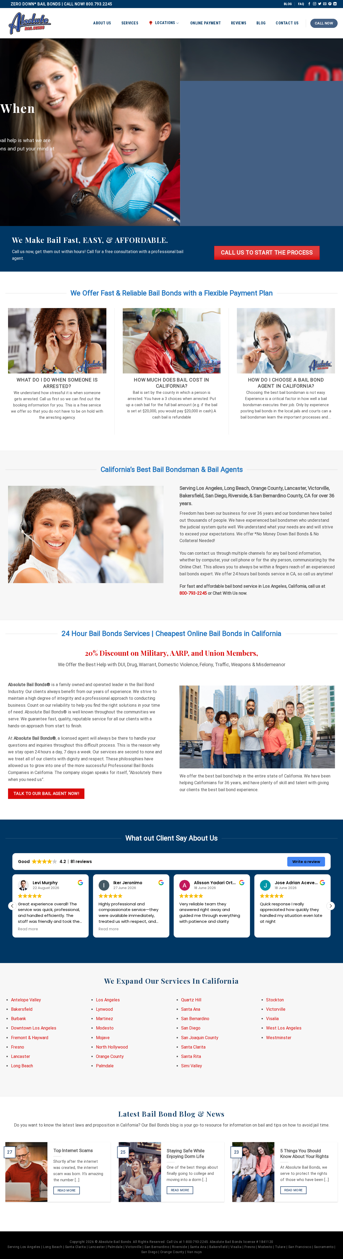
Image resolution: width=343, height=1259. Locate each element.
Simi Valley (191, 1065)
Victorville (275, 1009)
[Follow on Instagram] (314, 4)
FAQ (301, 4)
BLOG (288, 4)
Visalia (272, 1018)
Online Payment (205, 23)
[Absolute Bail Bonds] (30, 23)
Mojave (103, 1037)
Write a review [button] (306, 861)
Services (129, 23)
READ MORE (67, 1190)
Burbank (18, 1018)
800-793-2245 (193, 593)
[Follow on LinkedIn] (335, 4)
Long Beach (22, 1065)
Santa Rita (191, 1056)
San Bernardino (195, 1018)
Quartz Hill (191, 999)
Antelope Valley (26, 999)
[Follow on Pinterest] (329, 4)
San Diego (190, 1028)
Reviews (238, 23)
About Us (102, 23)
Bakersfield (21, 1009)
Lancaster (20, 1056)
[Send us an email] (324, 4)
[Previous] (13, 132)
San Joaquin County (199, 1037)
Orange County (110, 1056)
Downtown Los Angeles (33, 1028)
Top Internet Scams (73, 1150)
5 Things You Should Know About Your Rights (304, 1153)
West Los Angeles (283, 1028)
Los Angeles (108, 999)
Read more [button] (19, 929)
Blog (261, 23)
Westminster (278, 1037)
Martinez (104, 1018)
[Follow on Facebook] (309, 4)
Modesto (105, 1028)
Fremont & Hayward (29, 1037)
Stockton (275, 999)
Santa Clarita (193, 1047)
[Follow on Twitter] (319, 4)
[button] (331, 906)
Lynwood (104, 1009)
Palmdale (105, 1065)
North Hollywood (112, 1047)
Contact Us (287, 23)
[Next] (329, 132)
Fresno (17, 1047)
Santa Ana (190, 1009)
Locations (165, 23)
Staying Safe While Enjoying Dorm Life (185, 1153)
